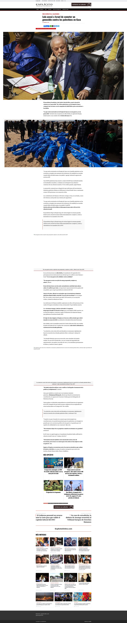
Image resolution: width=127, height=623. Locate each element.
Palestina (66, 503)
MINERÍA (62, 0)
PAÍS (45, 9)
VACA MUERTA (58, 0)
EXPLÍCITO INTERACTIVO (57, 9)
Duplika (90, 621)
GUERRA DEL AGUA (65, 9)
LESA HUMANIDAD (44, 0)
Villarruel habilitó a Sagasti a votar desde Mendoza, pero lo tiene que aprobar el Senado (70, 567)
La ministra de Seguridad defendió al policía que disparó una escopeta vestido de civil (84, 549)
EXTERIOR (49, 9)
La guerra (62, 503)
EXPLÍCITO (44, 621)
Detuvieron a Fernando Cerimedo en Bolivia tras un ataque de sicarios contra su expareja (56, 549)
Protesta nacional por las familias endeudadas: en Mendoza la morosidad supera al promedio (42, 549)
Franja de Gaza (54, 503)
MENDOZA (41, 9)
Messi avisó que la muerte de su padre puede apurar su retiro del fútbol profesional (70, 549)
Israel (59, 503)
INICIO (38, 9)
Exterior (50, 503)
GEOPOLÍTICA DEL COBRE (51, 0)
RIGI (65, 0)
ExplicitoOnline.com (63, 529)
